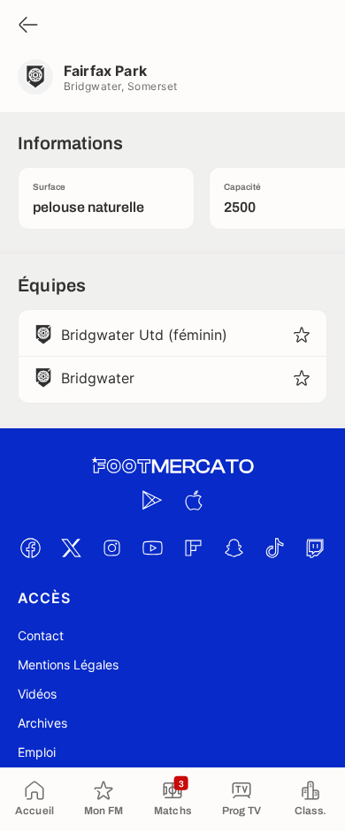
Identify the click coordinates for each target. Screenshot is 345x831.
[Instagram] (111, 547)
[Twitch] (315, 547)
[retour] (28, 26)
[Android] (152, 500)
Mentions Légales (68, 664)
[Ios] (193, 500)
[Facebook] (30, 547)
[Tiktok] (274, 547)
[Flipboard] (193, 547)
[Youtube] (152, 547)
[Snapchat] (233, 547)
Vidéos (37, 693)
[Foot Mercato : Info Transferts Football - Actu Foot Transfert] (172, 466)
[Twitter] (71, 547)
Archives (42, 722)
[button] (301, 335)
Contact (41, 635)
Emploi (37, 751)
